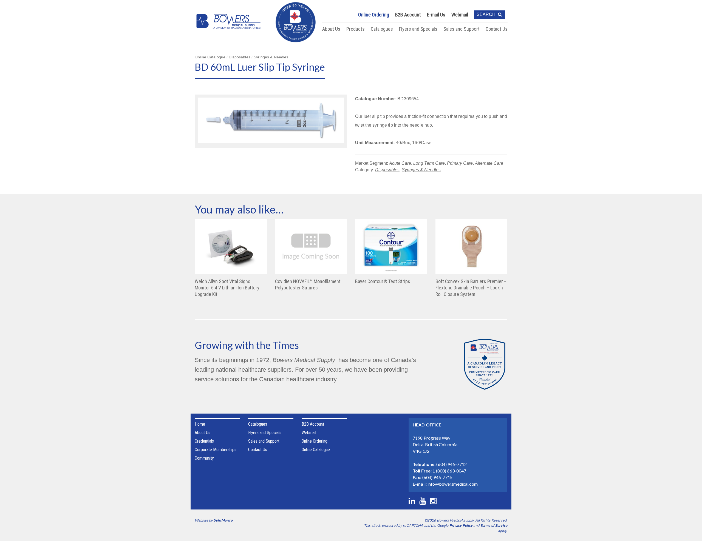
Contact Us (497, 29)
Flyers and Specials (418, 29)
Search (487, 14)
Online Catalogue (316, 449)
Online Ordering (373, 15)
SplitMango (223, 520)
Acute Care (400, 163)
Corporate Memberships (215, 449)
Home (200, 424)
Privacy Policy (461, 525)
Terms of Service (493, 525)
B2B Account (408, 15)
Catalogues (382, 29)
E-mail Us (436, 15)
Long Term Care (429, 163)
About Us (331, 29)
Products (355, 29)
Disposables (387, 169)
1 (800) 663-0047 (449, 470)
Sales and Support (461, 29)
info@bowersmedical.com (453, 483)
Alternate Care (489, 163)
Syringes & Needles (421, 169)
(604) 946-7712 (451, 464)
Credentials (204, 441)
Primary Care (460, 163)
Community (204, 458)
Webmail (459, 15)
